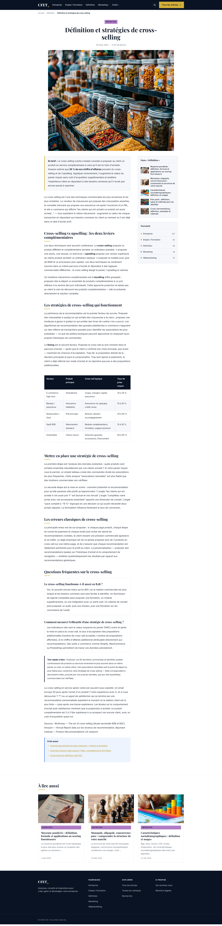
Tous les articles (170, 5)
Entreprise (57, 5)
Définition (90, 5)
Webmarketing (159, 258)
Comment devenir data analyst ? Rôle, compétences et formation (80, 750)
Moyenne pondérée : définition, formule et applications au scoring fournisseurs (61, 836)
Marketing (103, 5)
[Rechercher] (154, 4)
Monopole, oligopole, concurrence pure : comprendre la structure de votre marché (111, 836)
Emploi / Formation (73, 5)
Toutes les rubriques (131, 890)
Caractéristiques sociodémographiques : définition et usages (160, 836)
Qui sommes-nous (164, 885)
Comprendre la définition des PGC (66, 755)
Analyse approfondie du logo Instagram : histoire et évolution (79, 746)
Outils (115, 5)
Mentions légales (163, 890)
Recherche (127, 896)
